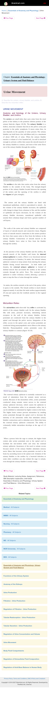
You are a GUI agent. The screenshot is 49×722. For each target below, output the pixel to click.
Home (4, 11)
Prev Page (9, 18)
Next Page (40, 18)
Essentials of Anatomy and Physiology (23, 11)
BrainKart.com (18, 3)
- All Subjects (14, 549)
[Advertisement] (24, 46)
